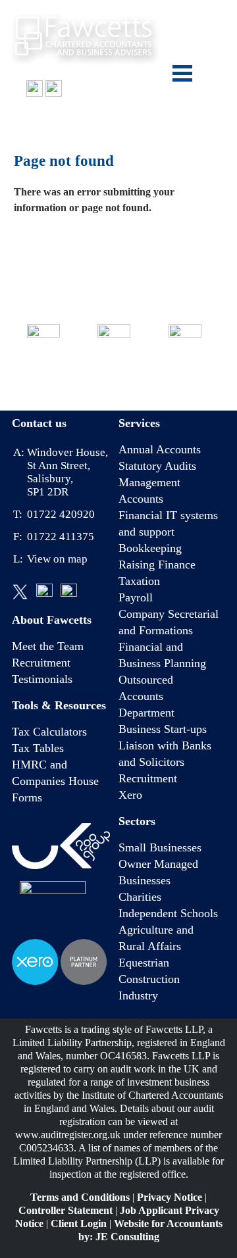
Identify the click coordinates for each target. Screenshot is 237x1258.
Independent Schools (168, 913)
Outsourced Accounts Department (146, 696)
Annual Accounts (159, 449)
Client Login (79, 1223)
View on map (57, 559)
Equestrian (143, 962)
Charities (139, 896)
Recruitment (41, 662)
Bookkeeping (150, 548)
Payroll (135, 597)
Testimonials (42, 679)
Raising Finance (157, 564)
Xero (130, 794)
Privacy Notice (169, 1197)
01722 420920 (52, 117)
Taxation (139, 581)
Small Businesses (159, 847)
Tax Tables (38, 748)
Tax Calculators (49, 731)
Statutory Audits (157, 465)
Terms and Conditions (80, 1197)
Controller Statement (65, 1210)
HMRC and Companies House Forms (55, 781)
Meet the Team (48, 646)
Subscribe (185, 375)
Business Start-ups (162, 729)
